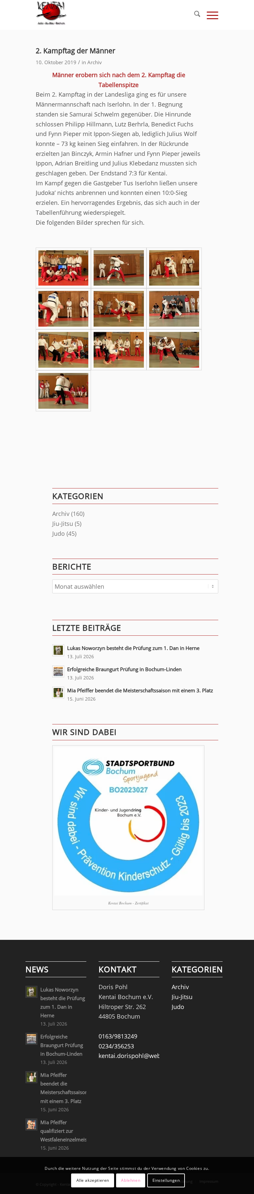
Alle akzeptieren (92, 1180)
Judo (58, 533)
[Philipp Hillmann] (119, 268)
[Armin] (63, 390)
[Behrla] (174, 349)
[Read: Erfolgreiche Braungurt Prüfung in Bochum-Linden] (58, 671)
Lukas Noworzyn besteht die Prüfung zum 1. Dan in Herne (133, 648)
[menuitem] (194, 15)
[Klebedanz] (119, 308)
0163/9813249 (118, 1036)
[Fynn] (63, 349)
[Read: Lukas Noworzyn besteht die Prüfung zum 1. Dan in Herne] (58, 650)
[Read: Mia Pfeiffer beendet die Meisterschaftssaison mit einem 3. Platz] (58, 693)
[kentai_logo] (51, 15)
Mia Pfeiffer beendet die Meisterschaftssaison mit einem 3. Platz (140, 690)
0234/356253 (116, 1046)
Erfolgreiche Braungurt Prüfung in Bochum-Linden (124, 669)
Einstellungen (166, 1180)
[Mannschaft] (63, 268)
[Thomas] (174, 268)
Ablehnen (130, 1180)
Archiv (94, 62)
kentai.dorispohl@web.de (134, 1056)
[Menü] (209, 15)
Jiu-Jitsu (62, 524)
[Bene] (119, 349)
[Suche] (194, 15)
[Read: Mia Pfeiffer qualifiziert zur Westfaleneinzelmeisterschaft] (31, 1124)
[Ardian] (63, 308)
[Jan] (174, 308)
